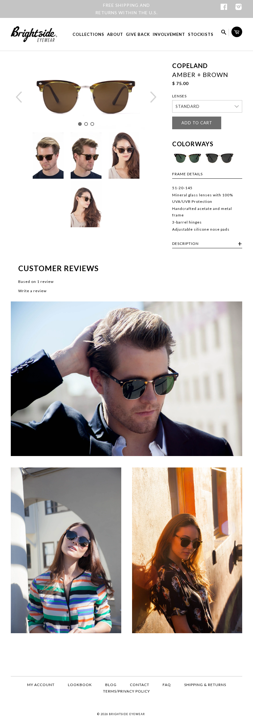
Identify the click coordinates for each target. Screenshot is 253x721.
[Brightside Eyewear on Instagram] (238, 8)
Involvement (169, 34)
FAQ (167, 684)
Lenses (179, 96)
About (115, 34)
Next (153, 97)
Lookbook (80, 684)
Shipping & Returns (205, 684)
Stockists (201, 34)
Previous (19, 97)
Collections (88, 34)
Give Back (138, 34)
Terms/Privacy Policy (126, 691)
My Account (41, 684)
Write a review (32, 290)
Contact (139, 684)
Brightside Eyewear (127, 714)
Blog (111, 684)
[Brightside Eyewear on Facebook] (224, 8)
